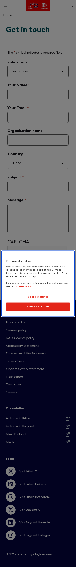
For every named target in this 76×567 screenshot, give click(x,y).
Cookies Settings (38, 297)
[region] (38, 283)
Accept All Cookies (38, 306)
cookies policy (23, 286)
